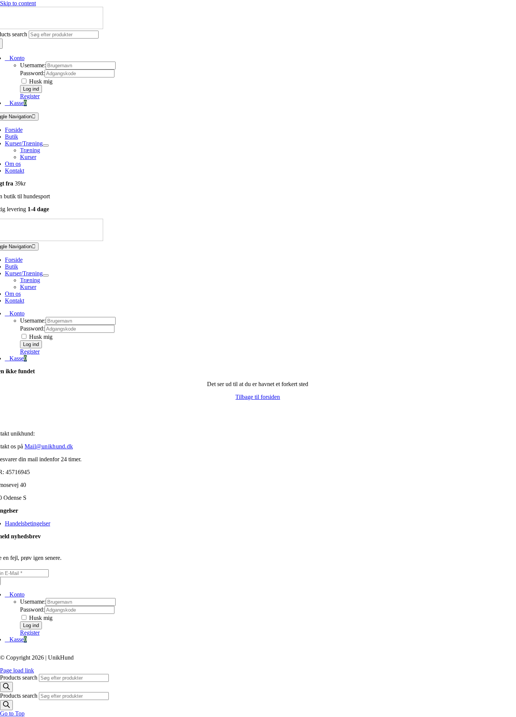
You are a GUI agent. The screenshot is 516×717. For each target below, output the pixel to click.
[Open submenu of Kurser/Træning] (46, 145)
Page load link (17, 670)
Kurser (28, 157)
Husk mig (40, 81)
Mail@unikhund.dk (49, 446)
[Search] (6, 687)
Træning (30, 150)
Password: (32, 73)
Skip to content (18, 3)
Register (30, 96)
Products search (19, 677)
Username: (33, 65)
